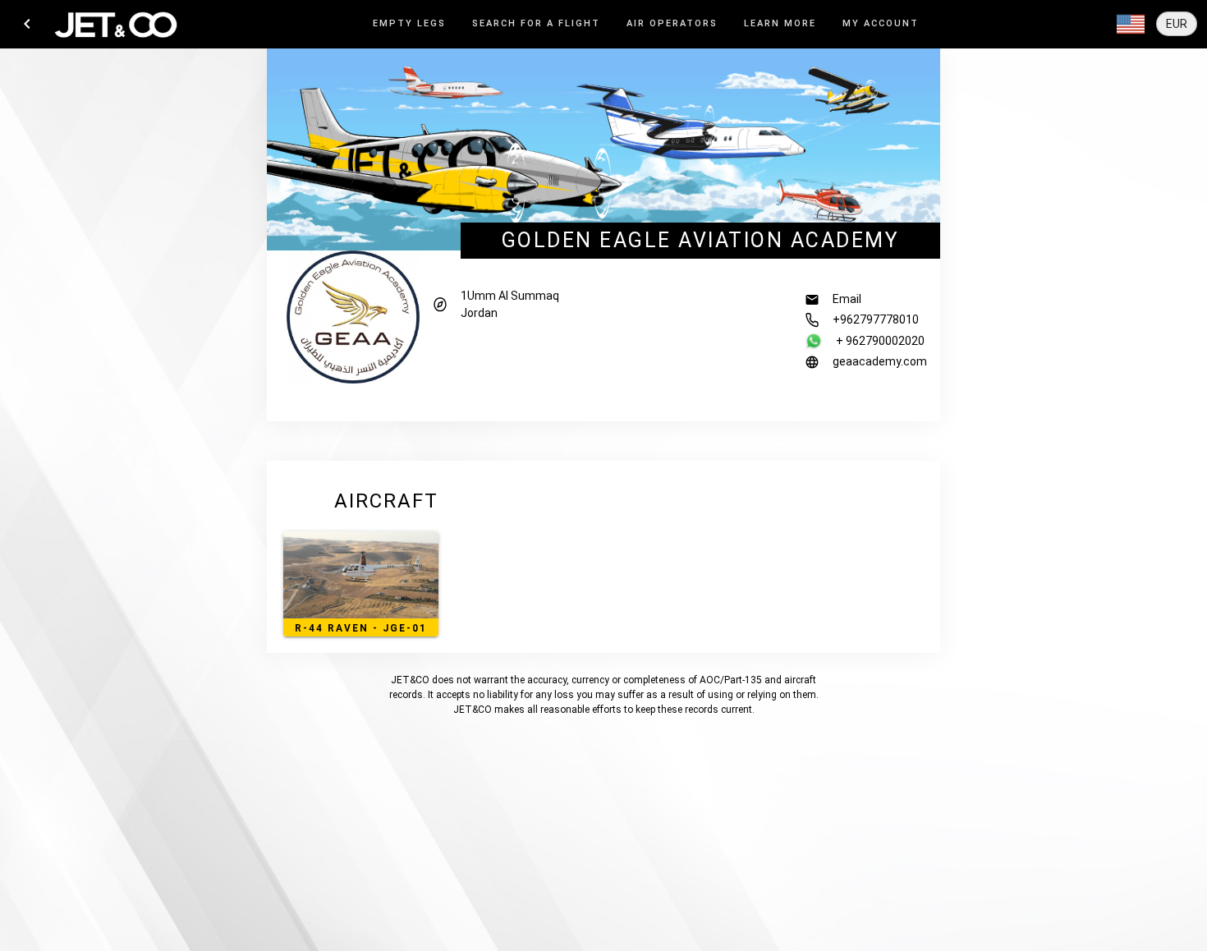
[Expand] (1131, 25)
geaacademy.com (880, 361)
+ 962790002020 (880, 340)
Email (847, 299)
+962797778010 (876, 319)
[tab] (409, 24)
